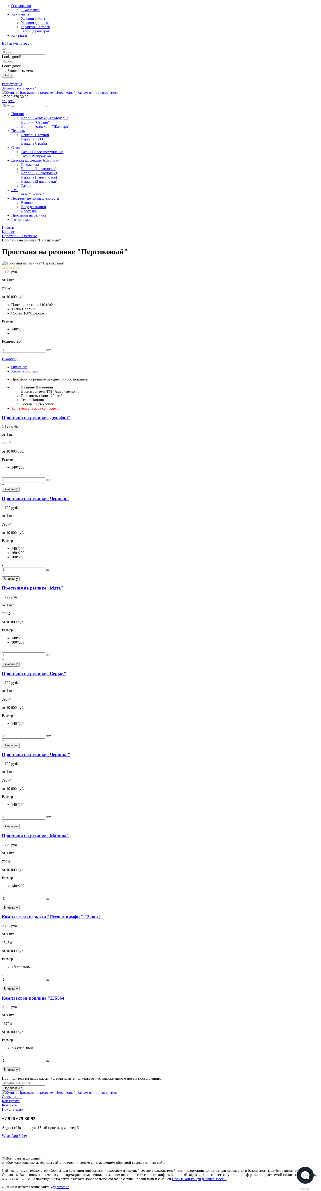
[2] (7, 268)
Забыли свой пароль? (19, 88)
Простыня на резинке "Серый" (34, 673)
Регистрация (23, 43)
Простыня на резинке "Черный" (35, 498)
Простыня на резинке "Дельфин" (36, 417)
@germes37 (60, 1187)
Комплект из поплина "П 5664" (34, 998)
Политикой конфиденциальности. (199, 1179)
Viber (23, 1136)
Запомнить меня (21, 71)
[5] (18, 268)
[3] (10, 268)
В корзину (10, 359)
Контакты (10, 1105)
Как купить (11, 1101)
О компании (12, 1097)
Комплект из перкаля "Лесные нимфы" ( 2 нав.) (51, 916)
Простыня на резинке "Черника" (36, 754)
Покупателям (12, 1109)
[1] (3, 268)
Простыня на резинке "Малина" (35, 835)
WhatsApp (10, 1136)
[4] (14, 268)
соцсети (8, 101)
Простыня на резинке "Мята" (32, 588)
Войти (7, 43)
